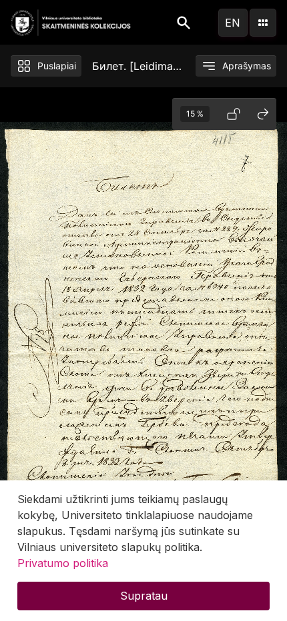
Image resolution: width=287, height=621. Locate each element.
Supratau (144, 595)
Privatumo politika (62, 563)
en (232, 22)
